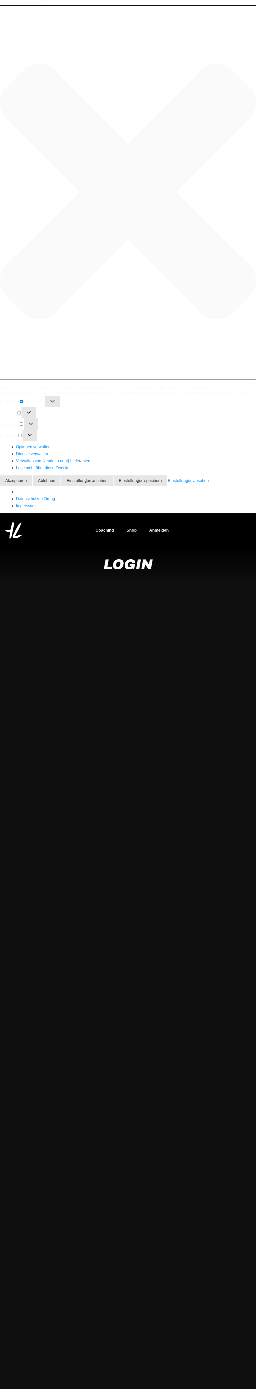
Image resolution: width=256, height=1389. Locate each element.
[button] (128, 192)
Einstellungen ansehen (87, 480)
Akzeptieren (16, 480)
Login (128, 564)
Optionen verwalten (33, 447)
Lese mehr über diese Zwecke (43, 468)
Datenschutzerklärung (35, 499)
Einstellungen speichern (140, 480)
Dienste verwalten (32, 454)
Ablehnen (46, 480)
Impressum (26, 506)
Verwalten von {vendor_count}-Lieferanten (53, 461)
